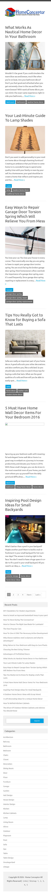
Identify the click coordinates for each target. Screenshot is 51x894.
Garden (6, 791)
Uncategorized (9, 862)
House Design (8, 799)
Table (5, 853)
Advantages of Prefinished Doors (16, 654)
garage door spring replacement (19, 301)
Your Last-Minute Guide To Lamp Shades (25, 117)
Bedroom (10, 483)
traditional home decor (15, 194)
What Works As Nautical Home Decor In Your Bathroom (23, 32)
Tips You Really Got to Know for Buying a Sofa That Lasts (25, 319)
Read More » (29, 96)
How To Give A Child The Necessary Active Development (25, 633)
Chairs (5, 755)
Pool (8, 572)
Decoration (7, 764)
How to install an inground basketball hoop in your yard (25, 615)
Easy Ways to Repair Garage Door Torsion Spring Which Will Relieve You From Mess (25, 214)
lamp (8, 190)
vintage (6, 867)
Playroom (7, 835)
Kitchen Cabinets (9, 813)
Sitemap (32, 881)
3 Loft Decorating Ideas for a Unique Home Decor (23, 699)
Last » (37, 594)
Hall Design (7, 795)
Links (25, 881)
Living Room (8, 822)
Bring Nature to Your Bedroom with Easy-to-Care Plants (25, 645)
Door (5, 773)
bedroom (10, 487)
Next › (29, 594)
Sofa (8, 386)
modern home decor (21, 190)
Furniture (6, 782)
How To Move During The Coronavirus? (18, 620)
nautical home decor (35, 102)
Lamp (8, 186)
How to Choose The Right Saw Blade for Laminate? (23, 624)
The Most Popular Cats (12, 629)
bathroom (21, 102)
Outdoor (6, 831)
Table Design (8, 858)
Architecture (8, 737)
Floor (5, 777)
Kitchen (6, 808)
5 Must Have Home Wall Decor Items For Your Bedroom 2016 (23, 412)
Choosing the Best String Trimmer (16, 649)
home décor (11, 390)
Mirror (5, 826)
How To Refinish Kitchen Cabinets (16, 703)
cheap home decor (23, 487)
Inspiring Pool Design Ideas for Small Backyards (23, 505)
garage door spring (14, 294)
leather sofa (23, 390)
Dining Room (8, 768)
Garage (9, 290)
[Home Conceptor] (25, 16)
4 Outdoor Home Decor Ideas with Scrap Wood (22, 694)
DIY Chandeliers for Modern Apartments (19, 611)
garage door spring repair (16, 297)
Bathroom (10, 102)
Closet (5, 759)
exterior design (12, 576)
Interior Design (9, 804)
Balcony (6, 741)
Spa (4, 849)
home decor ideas (13, 580)
